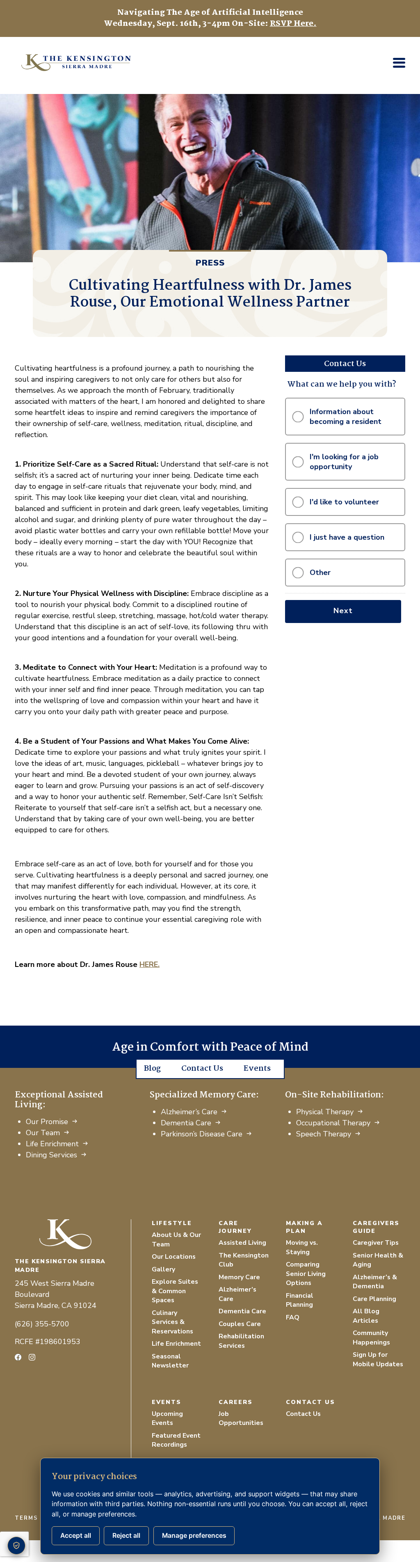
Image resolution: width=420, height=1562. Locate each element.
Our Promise (47, 1122)
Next (343, 611)
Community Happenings (371, 1337)
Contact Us (202, 1069)
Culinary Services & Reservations (172, 1322)
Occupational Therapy (333, 1123)
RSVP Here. (293, 24)
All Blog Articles (366, 1316)
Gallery (163, 1269)
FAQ (292, 1317)
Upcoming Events (167, 1418)
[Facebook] (18, 1357)
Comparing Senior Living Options (306, 1273)
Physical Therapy (325, 1112)
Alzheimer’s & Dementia (375, 1282)
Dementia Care (186, 1123)
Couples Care (240, 1323)
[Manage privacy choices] (16, 1546)
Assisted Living (242, 1242)
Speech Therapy (323, 1134)
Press (210, 262)
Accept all (75, 1535)
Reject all (126, 1535)
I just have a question (347, 537)
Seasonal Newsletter (170, 1361)
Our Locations (174, 1256)
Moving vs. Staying (302, 1247)
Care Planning (374, 1298)
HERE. (149, 964)
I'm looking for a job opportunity (344, 462)
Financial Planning (299, 1300)
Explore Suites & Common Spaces (175, 1291)
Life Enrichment (52, 1144)
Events (257, 1069)
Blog (152, 1069)
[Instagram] (32, 1357)
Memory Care (239, 1277)
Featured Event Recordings (176, 1440)
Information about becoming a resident (345, 416)
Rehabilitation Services (241, 1341)
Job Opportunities (241, 1418)
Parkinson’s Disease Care (201, 1134)
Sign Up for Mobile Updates (378, 1359)
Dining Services (51, 1155)
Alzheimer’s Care (189, 1112)
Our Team (43, 1133)
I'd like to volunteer (344, 502)
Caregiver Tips (376, 1242)
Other (320, 572)
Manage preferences (194, 1535)
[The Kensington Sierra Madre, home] (73, 1234)
